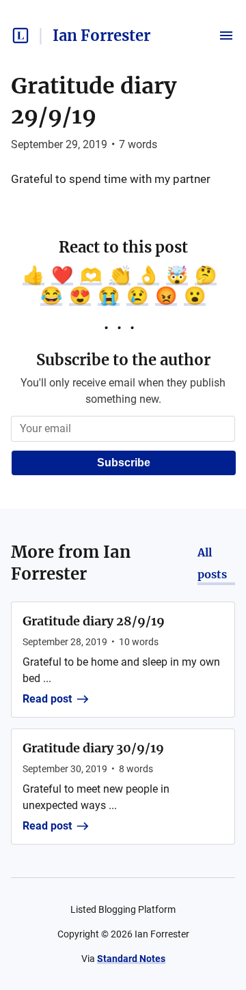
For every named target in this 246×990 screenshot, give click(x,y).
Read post (47, 698)
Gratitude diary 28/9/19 (94, 621)
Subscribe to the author (123, 359)
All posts (212, 563)
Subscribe (123, 462)
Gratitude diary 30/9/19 (93, 748)
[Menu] (226, 35)
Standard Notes (131, 958)
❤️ (62, 275)
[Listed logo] (20, 35)
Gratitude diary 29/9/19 (93, 101)
